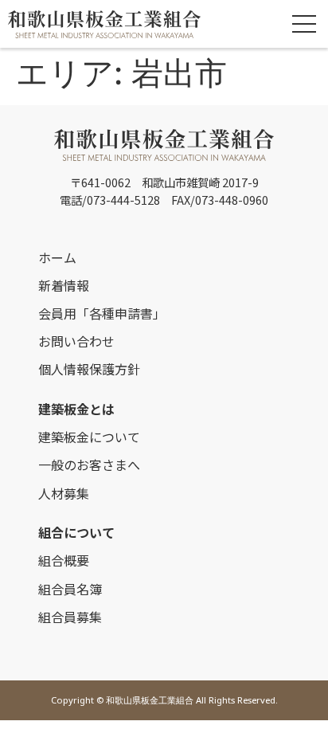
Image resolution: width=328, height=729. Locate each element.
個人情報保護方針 (89, 368)
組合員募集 (70, 616)
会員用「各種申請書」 (102, 313)
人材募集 (63, 493)
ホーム (57, 257)
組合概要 (63, 560)
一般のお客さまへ (89, 464)
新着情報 (63, 285)
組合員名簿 (70, 588)
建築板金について (89, 436)
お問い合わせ (76, 341)
